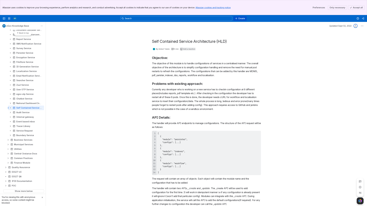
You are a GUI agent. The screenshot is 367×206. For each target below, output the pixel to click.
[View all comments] (360, 181)
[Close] (42, 197)
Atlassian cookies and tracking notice (213, 7)
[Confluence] (15, 18)
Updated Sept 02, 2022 (340, 26)
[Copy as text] (257, 134)
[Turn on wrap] (252, 134)
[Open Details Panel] (360, 187)
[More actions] (41, 26)
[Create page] (360, 193)
